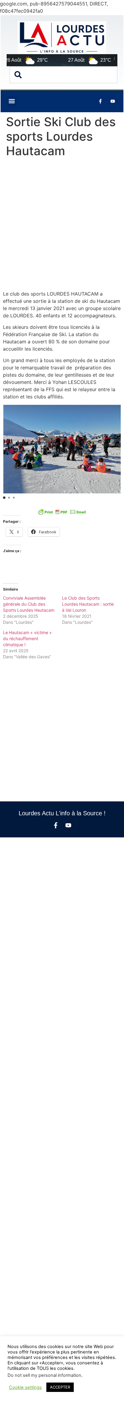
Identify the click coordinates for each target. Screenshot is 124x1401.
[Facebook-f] (56, 825)
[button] (12, 101)
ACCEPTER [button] (60, 1387)
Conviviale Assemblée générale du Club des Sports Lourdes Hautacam (28, 604)
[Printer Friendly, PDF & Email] (62, 512)
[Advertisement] (62, 225)
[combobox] (63, 74)
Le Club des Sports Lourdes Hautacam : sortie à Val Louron (88, 604)
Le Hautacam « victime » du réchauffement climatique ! (27, 638)
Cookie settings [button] (25, 1387)
